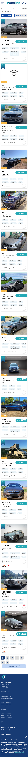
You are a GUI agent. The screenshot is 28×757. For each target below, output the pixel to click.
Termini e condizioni (6, 715)
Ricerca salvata (12, 666)
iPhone (4, 729)
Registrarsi (3, 709)
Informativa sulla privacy (7, 717)
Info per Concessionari (6, 707)
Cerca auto (3, 694)
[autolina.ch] (13, 3)
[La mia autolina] (26, 3)
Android (12, 730)
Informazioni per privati (6, 704)
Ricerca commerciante (6, 696)
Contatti (5, 722)
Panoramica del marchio (7, 698)
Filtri (3, 15)
